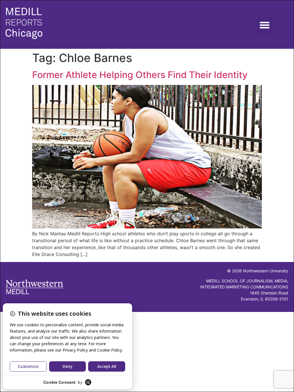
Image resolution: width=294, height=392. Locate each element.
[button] (265, 25)
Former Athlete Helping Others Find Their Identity (139, 74)
